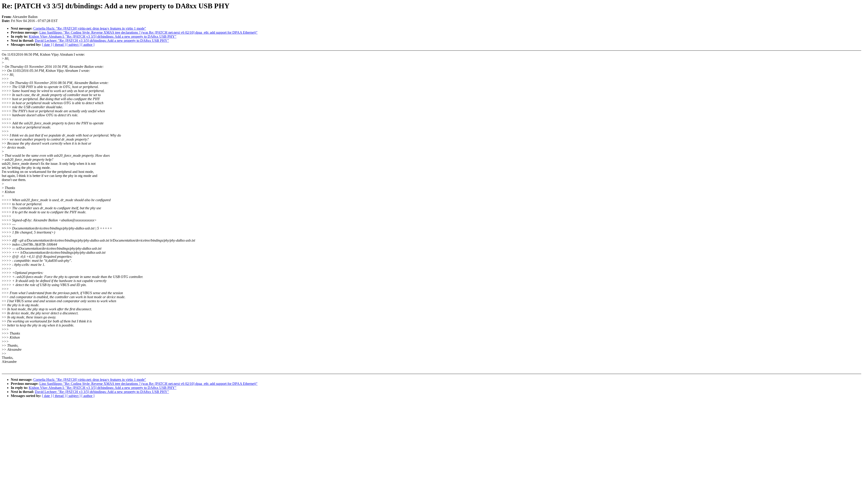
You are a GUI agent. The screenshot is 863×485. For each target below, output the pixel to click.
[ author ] (87, 44)
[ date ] (47, 44)
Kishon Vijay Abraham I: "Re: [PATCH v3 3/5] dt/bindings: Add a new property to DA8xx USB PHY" (102, 36)
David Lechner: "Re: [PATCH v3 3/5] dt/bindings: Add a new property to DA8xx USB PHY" (102, 40)
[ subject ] (73, 44)
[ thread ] (59, 44)
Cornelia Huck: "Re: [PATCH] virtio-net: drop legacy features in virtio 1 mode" (89, 28)
